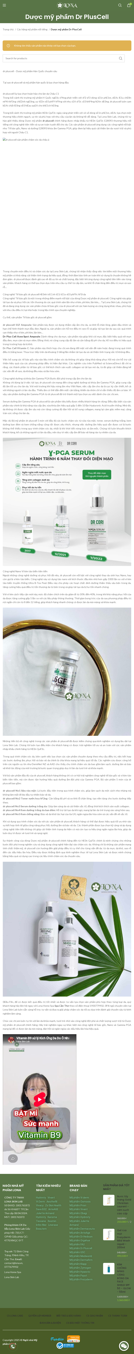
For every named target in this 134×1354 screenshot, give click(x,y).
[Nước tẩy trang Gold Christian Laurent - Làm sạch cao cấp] (108, 1209)
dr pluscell (48, 120)
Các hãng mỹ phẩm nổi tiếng (32, 29)
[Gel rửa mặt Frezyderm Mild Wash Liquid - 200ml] (108, 1243)
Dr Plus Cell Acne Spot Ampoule (21, 336)
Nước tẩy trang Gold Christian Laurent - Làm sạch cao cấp (124, 1205)
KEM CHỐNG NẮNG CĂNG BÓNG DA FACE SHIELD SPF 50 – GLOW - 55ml (124, 1278)
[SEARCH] (121, 58)
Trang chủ (8, 29)
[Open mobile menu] (4, 5)
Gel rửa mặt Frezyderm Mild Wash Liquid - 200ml (123, 1239)
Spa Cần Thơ (62, 1005)
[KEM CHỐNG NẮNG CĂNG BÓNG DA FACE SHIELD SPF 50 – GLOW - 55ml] (108, 1282)
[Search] (120, 5)
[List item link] (17, 1272)
